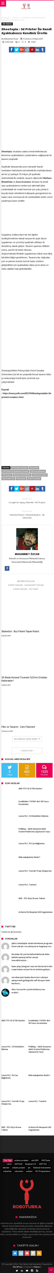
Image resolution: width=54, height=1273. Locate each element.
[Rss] (39, 1253)
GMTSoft (18, 1164)
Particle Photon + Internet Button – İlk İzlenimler (27, 514)
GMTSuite (45, 1160)
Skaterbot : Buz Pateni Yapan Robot (20, 631)
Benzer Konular (26, 581)
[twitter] (16, 49)
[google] (21, 49)
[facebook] (11, 49)
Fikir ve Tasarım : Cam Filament (18, 726)
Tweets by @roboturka (11, 932)
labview (6, 1167)
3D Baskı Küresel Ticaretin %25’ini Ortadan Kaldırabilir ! (24, 679)
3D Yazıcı (15, 18)
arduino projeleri (21, 1160)
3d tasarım (7, 475)
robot (9, 1164)
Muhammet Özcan (11, 39)
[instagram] (33, 1253)
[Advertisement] (27, 121)
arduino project (18, 1167)
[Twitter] (14, 1253)
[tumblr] (42, 49)
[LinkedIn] (20, 1253)
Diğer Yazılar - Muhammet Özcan (26, 585)
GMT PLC (43, 1164)
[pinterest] (32, 49)
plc (29, 1167)
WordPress (17, 1267)
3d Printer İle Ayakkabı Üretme (15, 471)
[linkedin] (37, 49)
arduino (29, 1171)
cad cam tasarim (40, 475)
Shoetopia (21, 478)
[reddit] (27, 49)
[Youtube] (27, 1253)
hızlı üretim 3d (8, 478)
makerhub (7, 1171)
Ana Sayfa (5, 18)
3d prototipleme (38, 471)
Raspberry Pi (30, 1164)
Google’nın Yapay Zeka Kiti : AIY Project (27, 501)
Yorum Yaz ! (27, 750)
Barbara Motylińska (22, 475)
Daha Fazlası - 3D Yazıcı (25, 589)
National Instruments (42, 1167)
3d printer (34, 467)
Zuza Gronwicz (34, 478)
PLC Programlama (42, 1171)
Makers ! (37, 1267)
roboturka (19, 1171)
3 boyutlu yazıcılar (19, 467)
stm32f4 (34, 1160)
